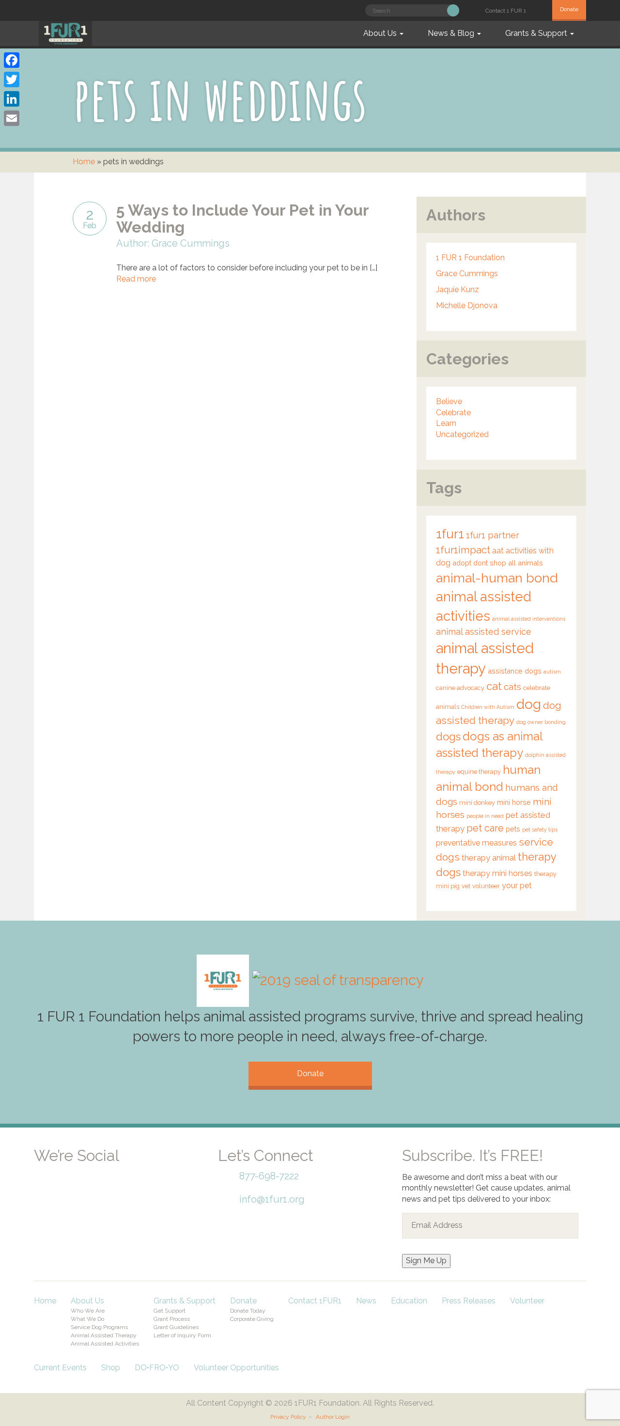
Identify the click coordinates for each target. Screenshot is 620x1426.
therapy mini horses (497, 873)
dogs (448, 736)
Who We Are (88, 1310)
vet (466, 886)
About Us (381, 33)
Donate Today (247, 1310)
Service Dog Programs (99, 1327)
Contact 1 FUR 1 (505, 10)
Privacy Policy (288, 1416)
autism (552, 671)
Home (84, 161)
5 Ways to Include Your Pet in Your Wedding (242, 218)
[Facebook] (48, 1169)
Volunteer (527, 1300)
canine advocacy (460, 687)
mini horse (514, 802)
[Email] (11, 118)
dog (528, 704)
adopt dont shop (479, 563)
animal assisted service (483, 632)
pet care (485, 828)
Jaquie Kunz (457, 289)
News (366, 1300)
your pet (517, 885)
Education (409, 1300)
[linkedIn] (116, 1169)
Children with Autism (487, 707)
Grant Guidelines (176, 1327)
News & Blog (452, 33)
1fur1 (450, 534)
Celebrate (453, 412)
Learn (446, 423)
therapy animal (489, 857)
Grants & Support (537, 33)
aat (498, 550)
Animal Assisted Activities (105, 1343)
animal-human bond (497, 577)
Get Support (170, 1310)
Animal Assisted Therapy (104, 1335)
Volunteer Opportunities (236, 1367)
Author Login (333, 1416)
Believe (449, 401)
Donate (569, 9)
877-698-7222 (269, 1176)
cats (512, 686)
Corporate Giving (252, 1319)
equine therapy (479, 771)
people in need (485, 816)
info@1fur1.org (272, 1199)
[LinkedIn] (11, 99)
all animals (525, 563)
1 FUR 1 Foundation (470, 257)
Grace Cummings (467, 273)
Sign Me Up (426, 1260)
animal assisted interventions (528, 619)
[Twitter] (11, 79)
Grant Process (172, 1319)
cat (494, 686)
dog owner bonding (541, 722)
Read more (136, 278)
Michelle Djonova (466, 305)
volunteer (486, 886)
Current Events (60, 1367)
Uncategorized (462, 434)
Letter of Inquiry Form (182, 1335)
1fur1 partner (492, 535)
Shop (110, 1367)
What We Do (87, 1319)
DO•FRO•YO (157, 1367)
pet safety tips (540, 829)
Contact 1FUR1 (314, 1300)
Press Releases (469, 1300)
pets (513, 829)
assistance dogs (515, 671)
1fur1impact (463, 550)
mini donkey (477, 802)
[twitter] (82, 1169)
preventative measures (476, 842)
